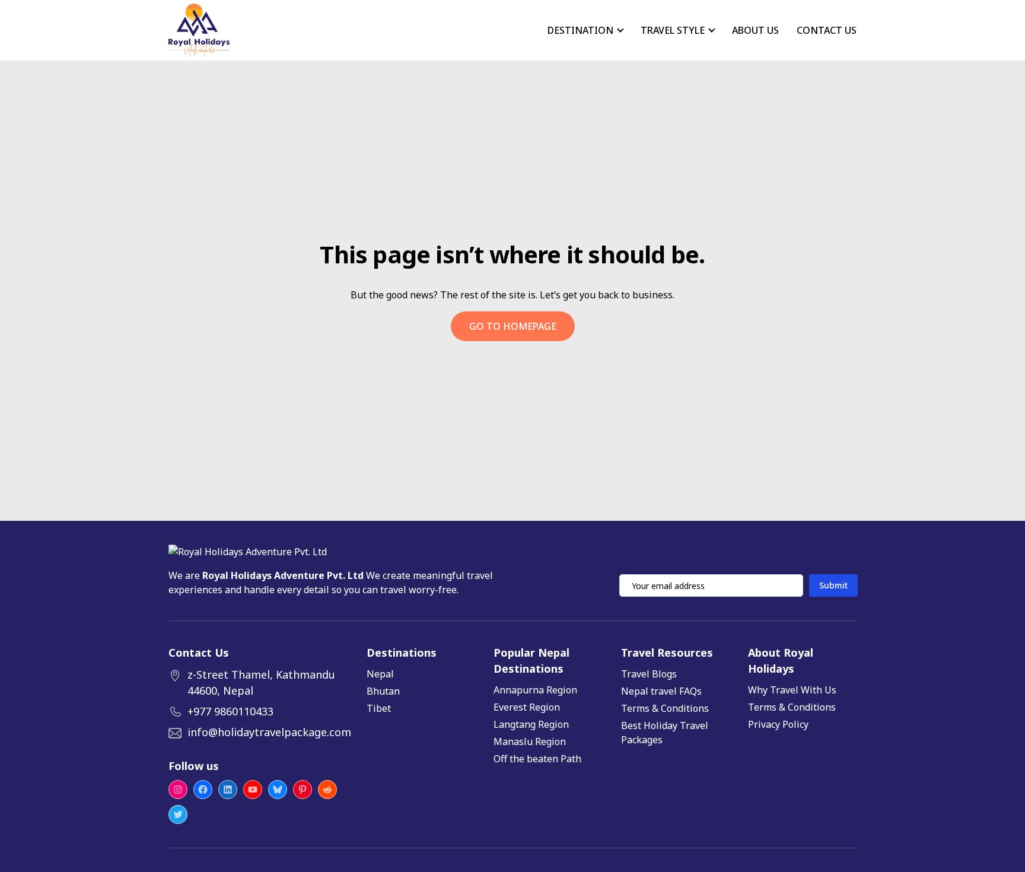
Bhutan (383, 691)
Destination (580, 30)
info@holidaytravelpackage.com (269, 732)
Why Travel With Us (792, 689)
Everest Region (527, 707)
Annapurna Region (535, 689)
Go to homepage (512, 326)
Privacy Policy (778, 724)
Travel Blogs (649, 673)
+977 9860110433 (230, 711)
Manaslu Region (530, 741)
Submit (833, 585)
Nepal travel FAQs (661, 691)
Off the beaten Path (537, 758)
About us (755, 30)
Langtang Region (531, 724)
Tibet (379, 708)
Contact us (827, 30)
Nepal (380, 673)
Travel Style (673, 30)
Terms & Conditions (665, 708)
